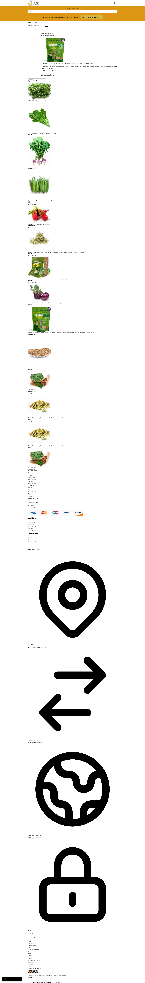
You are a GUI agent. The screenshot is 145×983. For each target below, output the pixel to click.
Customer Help (32, 945)
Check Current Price (48, 70)
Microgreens (59, 63)
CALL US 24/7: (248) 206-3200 (91, 17)
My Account (31, 943)
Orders (30, 935)
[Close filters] (28, 544)
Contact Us (30, 947)
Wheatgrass (90, 63)
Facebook (30, 958)
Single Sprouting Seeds (69, 63)
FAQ (29, 951)
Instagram (30, 962)
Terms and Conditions (33, 949)
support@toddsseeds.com (34, 508)
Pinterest (30, 964)
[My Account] (115, 3)
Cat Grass (52, 63)
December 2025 (32, 479)
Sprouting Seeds (82, 63)
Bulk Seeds (45, 63)
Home (29, 22)
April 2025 (30, 481)
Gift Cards (30, 939)
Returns (30, 953)
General (30, 489)
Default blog (31, 487)
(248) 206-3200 (31, 505)
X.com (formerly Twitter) (34, 960)
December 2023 (32, 483)
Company (30, 933)
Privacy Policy (31, 937)
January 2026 (31, 477)
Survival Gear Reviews (33, 491)
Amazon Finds (30, 496)
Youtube (30, 966)
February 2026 (31, 475)
